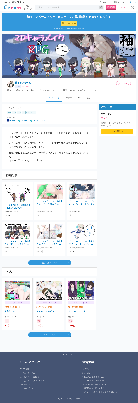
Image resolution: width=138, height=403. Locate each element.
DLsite (12, 121)
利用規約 (86, 373)
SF (23, 112)
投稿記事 (68, 98)
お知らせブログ (26, 388)
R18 (9, 112)
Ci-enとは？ (25, 369)
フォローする (123, 83)
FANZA (24, 121)
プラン (79, 98)
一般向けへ (132, 2)
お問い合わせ (25, 384)
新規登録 (111, 7)
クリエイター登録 (27, 373)
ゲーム (18, 86)
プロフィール (54, 98)
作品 (88, 98)
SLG (19, 112)
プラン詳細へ (117, 131)
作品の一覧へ (50, 335)
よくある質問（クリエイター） (33, 381)
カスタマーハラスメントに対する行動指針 (100, 392)
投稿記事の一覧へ (50, 263)
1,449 (27, 86)
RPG (14, 112)
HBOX (35, 121)
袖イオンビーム (23, 82)
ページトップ (70, 354)
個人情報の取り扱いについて (94, 384)
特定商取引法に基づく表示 (93, 377)
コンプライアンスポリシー (93, 381)
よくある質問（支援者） (30, 377)
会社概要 (86, 369)
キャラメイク (31, 112)
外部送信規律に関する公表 (93, 388)
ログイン (124, 7)
